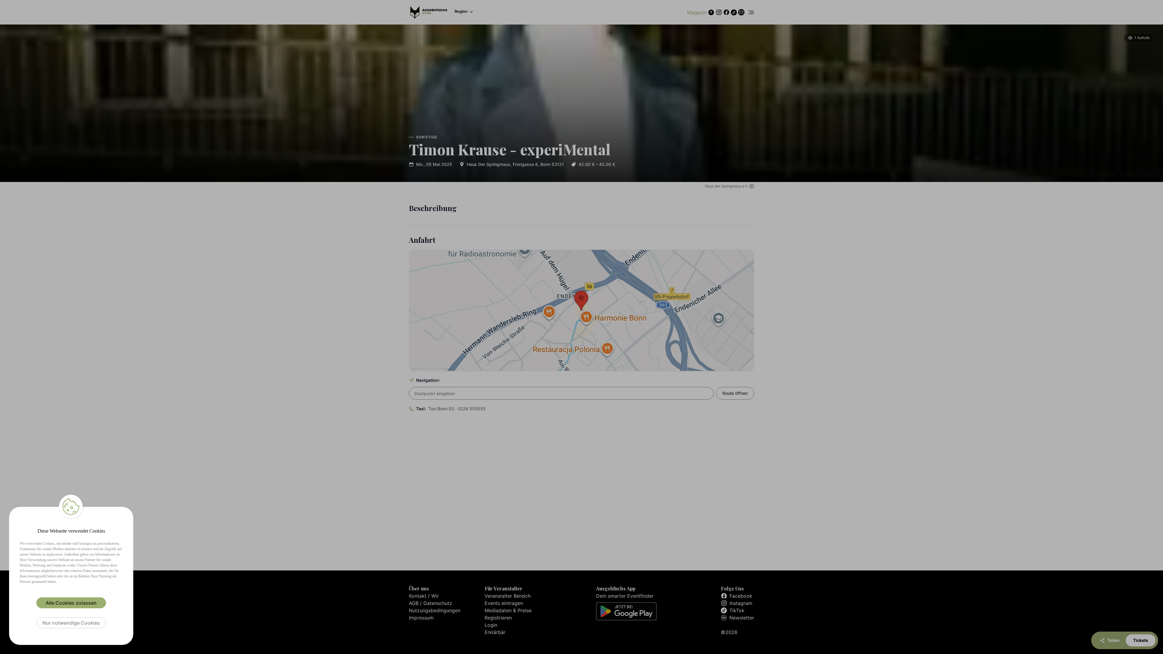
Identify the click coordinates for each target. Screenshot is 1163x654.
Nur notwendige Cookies (71, 623)
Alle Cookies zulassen (71, 603)
